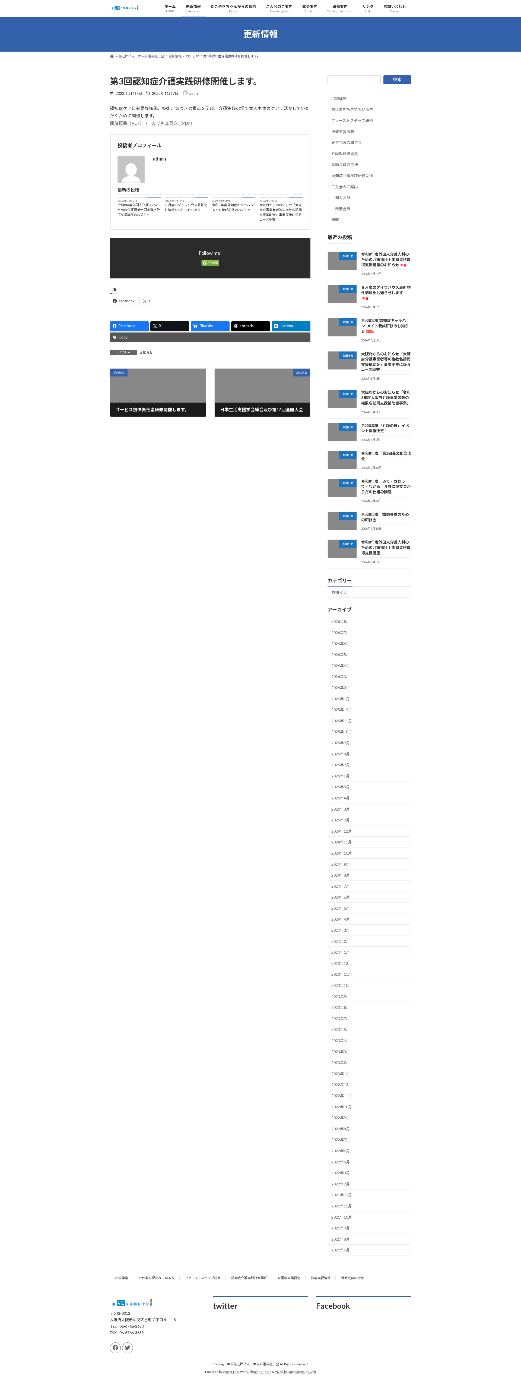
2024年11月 (341, 842)
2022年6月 (340, 1150)
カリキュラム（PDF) (172, 122)
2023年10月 (341, 985)
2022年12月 (341, 1084)
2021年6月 (340, 1250)
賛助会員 (342, 208)
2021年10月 (341, 1216)
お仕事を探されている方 (352, 109)
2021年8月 (340, 1238)
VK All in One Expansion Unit (295, 1372)
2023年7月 (340, 1018)
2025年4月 (340, 798)
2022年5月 (340, 1161)
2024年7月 (340, 886)
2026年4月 (340, 665)
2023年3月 (340, 1051)
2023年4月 (340, 1040)
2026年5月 (340, 654)
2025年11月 (341, 720)
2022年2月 (340, 1183)
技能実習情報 (342, 131)
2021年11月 (341, 1206)
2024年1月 (340, 952)
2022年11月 (341, 1095)
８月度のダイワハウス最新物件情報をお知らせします (186, 207)
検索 (397, 79)
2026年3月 (340, 676)
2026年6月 (340, 643)
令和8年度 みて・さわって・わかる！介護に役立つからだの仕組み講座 (386, 486)
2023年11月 (341, 974)
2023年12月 (341, 963)
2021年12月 (341, 1194)
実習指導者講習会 (346, 142)
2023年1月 (340, 1073)
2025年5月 (340, 786)
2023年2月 (340, 1062)
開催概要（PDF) (125, 122)
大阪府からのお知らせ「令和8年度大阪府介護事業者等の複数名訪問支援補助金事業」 (386, 397)
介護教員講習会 (344, 153)
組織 (335, 219)
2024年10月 (341, 853)
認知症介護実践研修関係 (352, 175)
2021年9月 (340, 1228)
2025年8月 (340, 753)
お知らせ (146, 352)
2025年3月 (340, 808)
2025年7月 (340, 764)
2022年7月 (340, 1139)
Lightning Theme (259, 1372)
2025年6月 (340, 775)
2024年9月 (340, 864)
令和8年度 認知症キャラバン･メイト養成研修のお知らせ (233, 207)
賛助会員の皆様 (344, 164)
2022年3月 (340, 1172)
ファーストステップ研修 (352, 120)
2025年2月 (340, 820)
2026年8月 (340, 621)
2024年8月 (340, 875)
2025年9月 (340, 742)
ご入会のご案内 (344, 186)
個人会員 (342, 197)
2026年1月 (340, 698)
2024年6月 (340, 897)
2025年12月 (341, 709)
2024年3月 (340, 930)
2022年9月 (340, 1117)
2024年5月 (340, 908)
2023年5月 (340, 1029)
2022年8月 (340, 1128)
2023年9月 (340, 996)
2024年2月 (340, 941)
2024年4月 (340, 919)
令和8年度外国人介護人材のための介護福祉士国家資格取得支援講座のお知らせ (138, 210)
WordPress (231, 1372)
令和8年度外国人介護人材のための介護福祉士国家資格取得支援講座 (386, 547)
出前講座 (339, 98)
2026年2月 (340, 687)
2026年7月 (340, 632)
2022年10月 (341, 1106)
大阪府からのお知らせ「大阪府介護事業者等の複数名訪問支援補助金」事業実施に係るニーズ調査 (280, 212)
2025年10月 (341, 731)
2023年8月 (340, 1007)
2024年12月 (341, 830)
